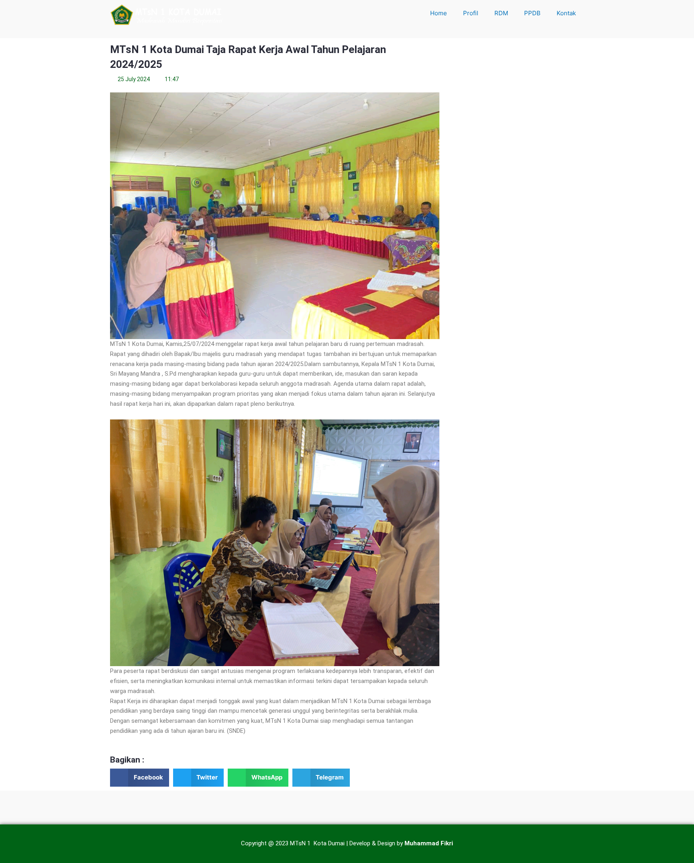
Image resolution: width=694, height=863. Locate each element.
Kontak (566, 13)
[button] (139, 778)
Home (438, 13)
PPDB (532, 13)
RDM (501, 13)
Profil (470, 13)
